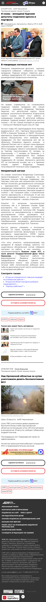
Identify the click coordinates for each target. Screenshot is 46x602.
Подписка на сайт (10, 513)
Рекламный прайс (10, 507)
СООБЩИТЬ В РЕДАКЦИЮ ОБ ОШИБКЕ (18, 533)
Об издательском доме (13, 516)
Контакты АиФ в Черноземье (15, 510)
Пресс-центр (26, 513)
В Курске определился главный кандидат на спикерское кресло (23, 278)
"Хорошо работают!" (14, 286)
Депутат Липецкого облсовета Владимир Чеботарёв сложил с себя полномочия (24, 350)
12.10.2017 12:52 (6, 9)
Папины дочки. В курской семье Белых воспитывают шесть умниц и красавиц (23, 336)
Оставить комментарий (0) (23, 303)
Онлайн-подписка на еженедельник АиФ (21, 519)
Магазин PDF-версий (11, 522)
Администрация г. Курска (29, 61)
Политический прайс (12, 530)
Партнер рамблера (31, 591)
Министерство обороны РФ (12, 416)
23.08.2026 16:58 (7, 369)
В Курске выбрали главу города (21, 356)
